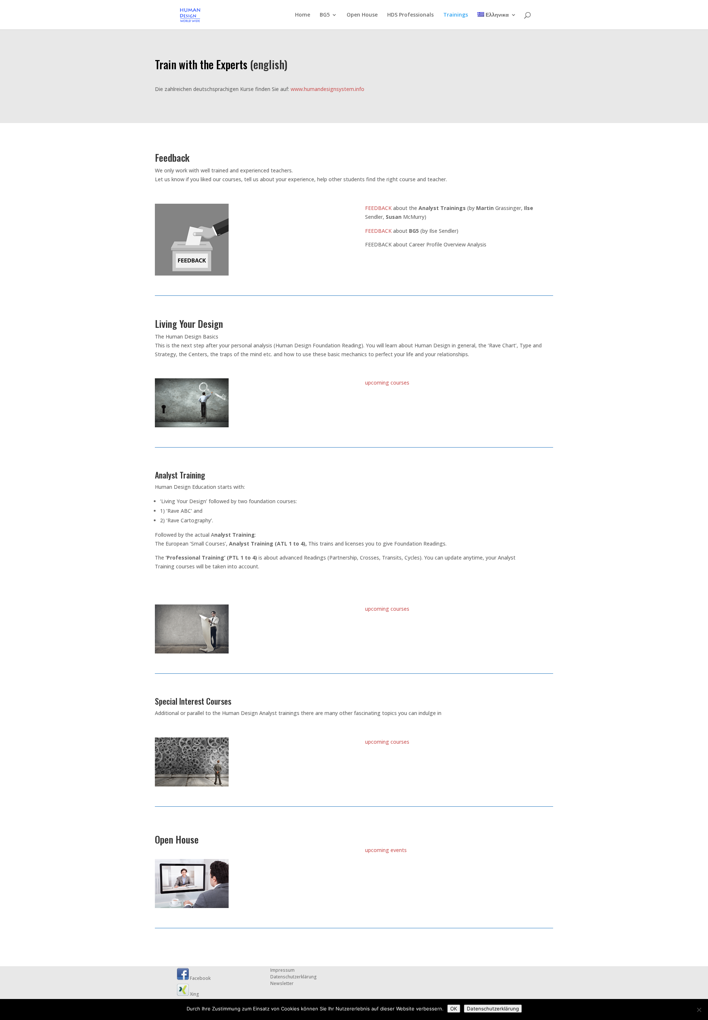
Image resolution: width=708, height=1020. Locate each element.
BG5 (325, 15)
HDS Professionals (410, 15)
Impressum (282, 970)
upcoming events (386, 850)
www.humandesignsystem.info (327, 88)
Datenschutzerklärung (293, 977)
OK (453, 1009)
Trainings (455, 15)
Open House (362, 15)
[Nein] (698, 1009)
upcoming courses (387, 382)
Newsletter (282, 983)
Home (302, 15)
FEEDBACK (378, 207)
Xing (194, 994)
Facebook (200, 978)
